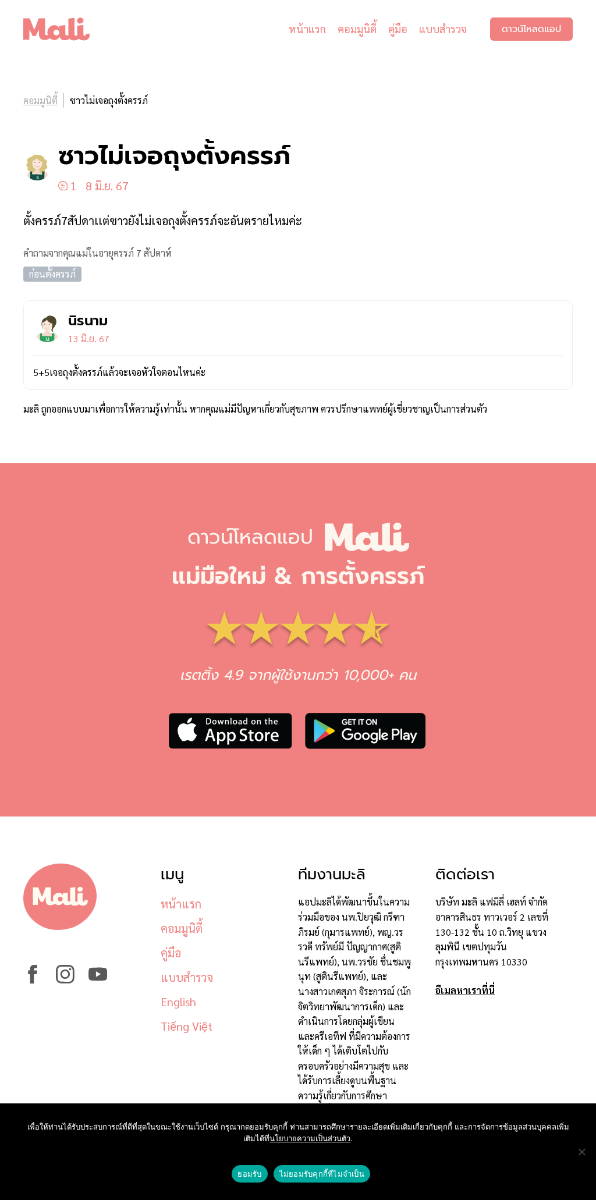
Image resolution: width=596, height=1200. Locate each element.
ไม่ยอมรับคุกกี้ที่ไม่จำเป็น (321, 1173)
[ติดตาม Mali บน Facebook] (32, 980)
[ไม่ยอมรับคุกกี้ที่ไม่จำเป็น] (581, 1152)
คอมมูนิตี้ (357, 28)
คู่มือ (397, 28)
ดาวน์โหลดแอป (531, 29)
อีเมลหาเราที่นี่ (465, 990)
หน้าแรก (307, 28)
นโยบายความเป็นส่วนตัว (309, 1138)
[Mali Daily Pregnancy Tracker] (65, 29)
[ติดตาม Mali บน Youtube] (97, 980)
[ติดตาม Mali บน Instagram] (65, 980)
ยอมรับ (249, 1173)
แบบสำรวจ (443, 28)
